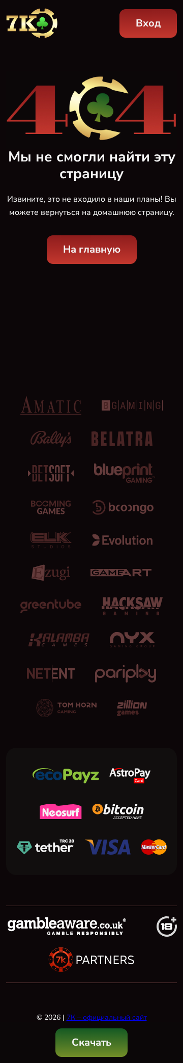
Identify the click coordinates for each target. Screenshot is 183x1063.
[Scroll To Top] (166, 1003)
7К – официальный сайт (107, 1017)
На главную (91, 249)
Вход (148, 23)
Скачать (91, 1042)
